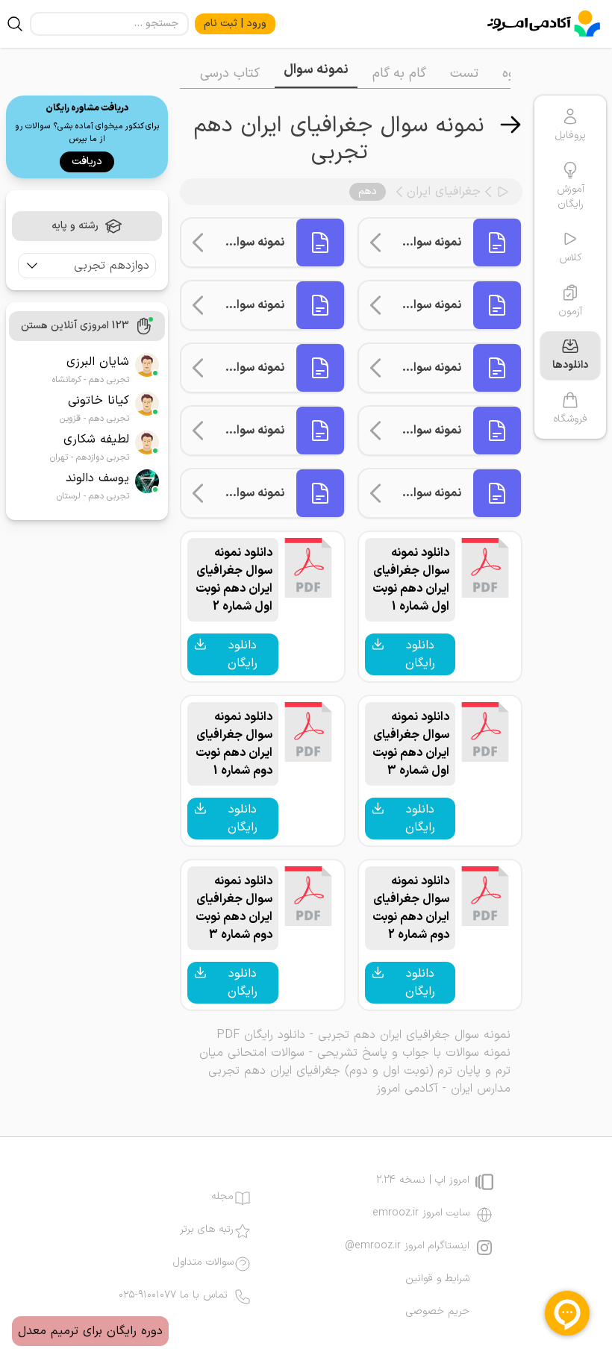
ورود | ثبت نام (235, 23)
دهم (367, 191)
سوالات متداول (203, 1262)
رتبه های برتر (207, 1229)
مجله (222, 1196)
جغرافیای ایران (444, 192)
